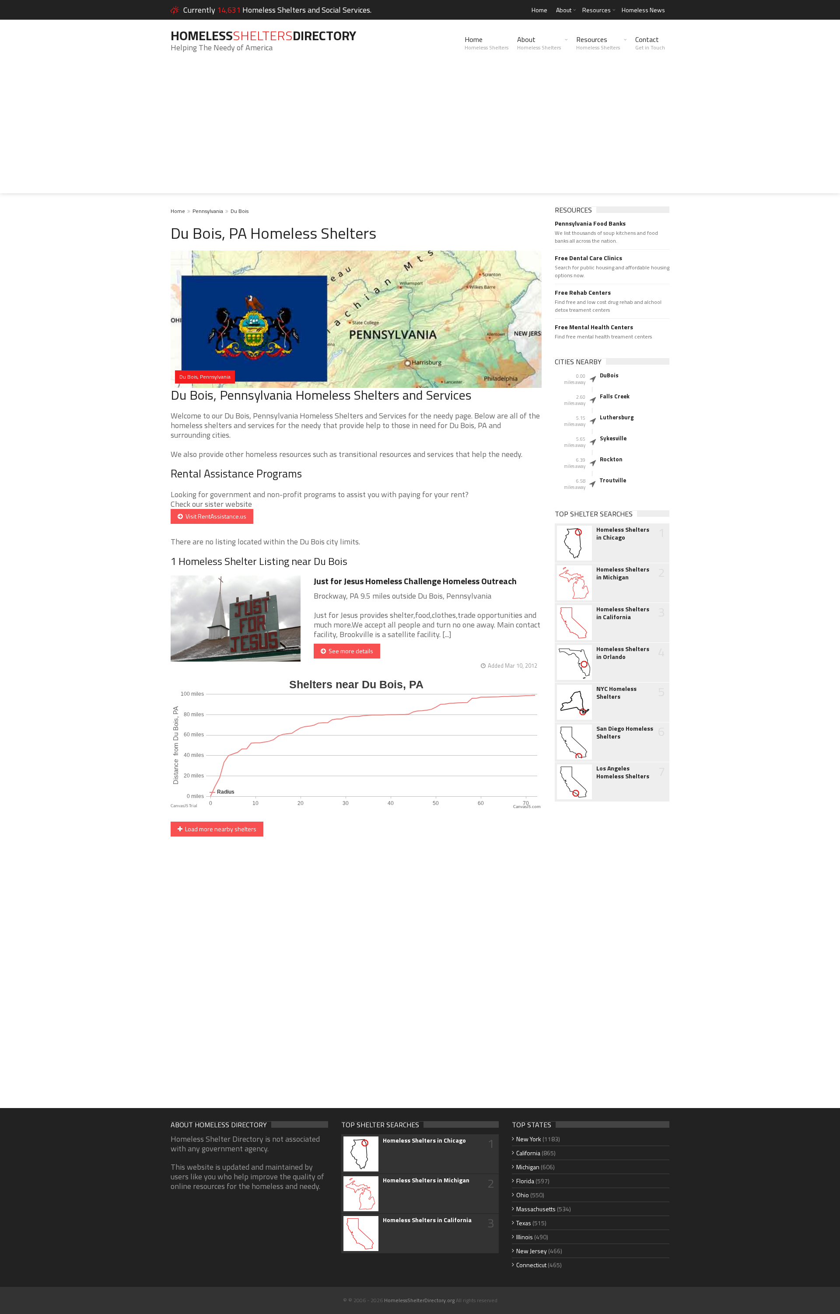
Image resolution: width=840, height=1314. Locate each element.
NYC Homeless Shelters (616, 693)
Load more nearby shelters (219, 828)
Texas (523, 1222)
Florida (525, 1180)
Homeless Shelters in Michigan (622, 573)
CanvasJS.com (527, 807)
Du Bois (239, 211)
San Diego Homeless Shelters (624, 732)
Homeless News (643, 9)
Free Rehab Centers (583, 292)
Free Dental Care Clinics (588, 258)
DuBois (609, 375)
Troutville (612, 480)
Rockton (611, 459)
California (528, 1152)
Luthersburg (617, 417)
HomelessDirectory (263, 35)
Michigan (527, 1166)
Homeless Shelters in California (622, 613)
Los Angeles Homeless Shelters (622, 772)
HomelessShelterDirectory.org (419, 1300)
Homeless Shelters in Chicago (622, 533)
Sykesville (613, 438)
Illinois (524, 1236)
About (563, 9)
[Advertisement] (420, 132)
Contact (650, 43)
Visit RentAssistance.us (214, 516)
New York (528, 1138)
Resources (596, 9)
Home (539, 9)
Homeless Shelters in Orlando (622, 653)
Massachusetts (536, 1208)
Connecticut (531, 1264)
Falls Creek (615, 396)
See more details (349, 650)
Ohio (522, 1194)
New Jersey (531, 1250)
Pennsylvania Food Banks (590, 223)
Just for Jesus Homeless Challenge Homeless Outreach (415, 581)
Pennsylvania (207, 211)
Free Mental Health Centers (594, 327)
